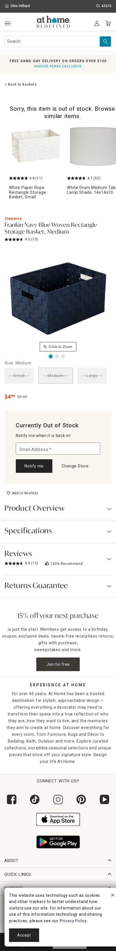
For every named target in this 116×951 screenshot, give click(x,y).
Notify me (34, 466)
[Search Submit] (105, 41)
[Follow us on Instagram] (58, 799)
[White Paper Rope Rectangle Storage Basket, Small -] (36, 146)
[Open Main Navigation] (7, 23)
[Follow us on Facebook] (11, 799)
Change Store (75, 466)
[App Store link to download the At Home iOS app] (58, 818)
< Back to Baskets (21, 84)
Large (92, 375)
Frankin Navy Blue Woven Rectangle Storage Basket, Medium (51, 229)
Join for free (58, 664)
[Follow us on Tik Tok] (34, 799)
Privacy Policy (73, 921)
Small (19, 375)
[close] (112, 896)
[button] (53, 22)
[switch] (22, 493)
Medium (56, 375)
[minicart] (108, 23)
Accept (24, 935)
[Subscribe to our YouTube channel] (104, 799)
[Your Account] (96, 23)
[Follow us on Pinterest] (81, 799)
